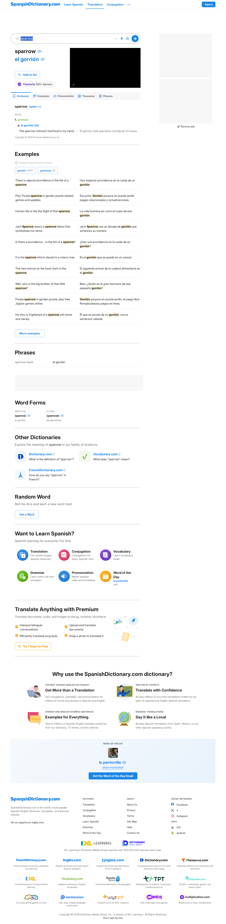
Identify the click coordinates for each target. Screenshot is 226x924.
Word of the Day (92, 832)
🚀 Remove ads (186, 126)
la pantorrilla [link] (120, 580)
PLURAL (51, 411)
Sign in (209, 4)
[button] (129, 4)
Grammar (88, 827)
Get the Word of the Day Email (113, 776)
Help (129, 827)
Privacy (131, 810)
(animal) (23, 119)
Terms (130, 815)
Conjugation (89, 810)
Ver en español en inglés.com (27, 822)
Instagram (182, 815)
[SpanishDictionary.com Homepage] (35, 4)
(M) (36, 125)
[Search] (135, 38)
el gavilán (59, 362)
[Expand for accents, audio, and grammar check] (116, 38)
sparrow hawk (24, 362)
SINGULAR (20, 411)
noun (18, 114)
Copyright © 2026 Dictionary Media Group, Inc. (37, 137)
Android (181, 832)
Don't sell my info (113, 917)
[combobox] (66, 38)
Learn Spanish (91, 821)
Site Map (132, 821)
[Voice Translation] (121, 38)
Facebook (182, 804)
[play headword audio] (39, 51)
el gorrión (27, 59)
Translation (89, 804)
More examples (29, 333)
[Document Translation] (127, 38)
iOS (179, 827)
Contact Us (133, 832)
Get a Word (26, 514)
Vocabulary (89, 815)
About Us (132, 804)
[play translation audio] (43, 59)
